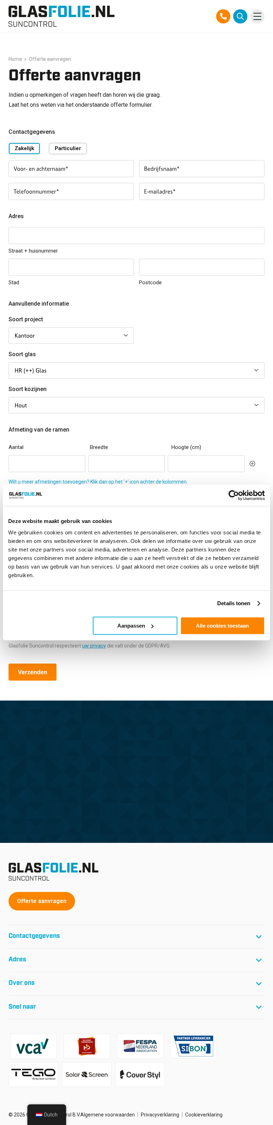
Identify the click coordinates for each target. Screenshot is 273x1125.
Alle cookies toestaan (222, 626)
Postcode (150, 282)
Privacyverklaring (160, 1115)
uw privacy (94, 646)
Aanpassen (131, 626)
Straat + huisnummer (33, 251)
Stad (14, 282)
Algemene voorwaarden (107, 1115)
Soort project (26, 319)
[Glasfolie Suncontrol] (61, 16)
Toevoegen (252, 463)
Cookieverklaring (204, 1115)
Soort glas (22, 354)
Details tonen (233, 603)
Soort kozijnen (28, 389)
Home (15, 59)
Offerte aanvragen (41, 901)
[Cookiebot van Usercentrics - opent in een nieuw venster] (234, 495)
